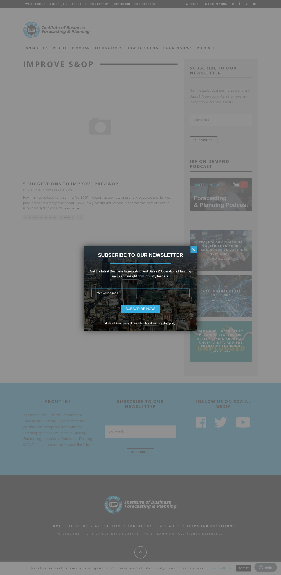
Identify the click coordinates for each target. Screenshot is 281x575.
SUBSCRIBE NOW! (140, 309)
